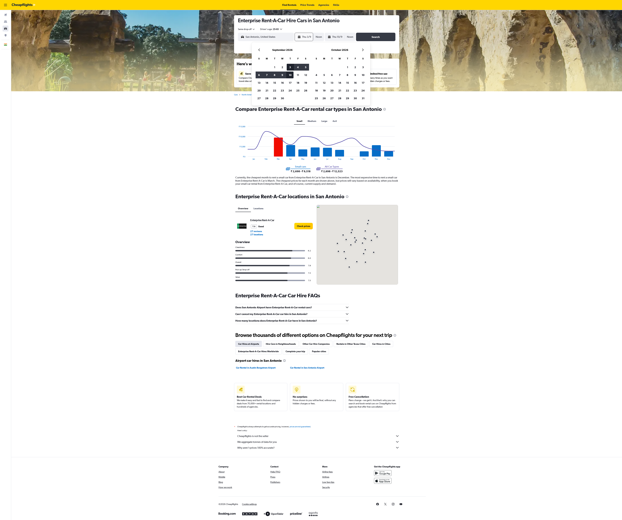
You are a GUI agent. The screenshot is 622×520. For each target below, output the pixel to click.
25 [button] (297, 90)
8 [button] (274, 74)
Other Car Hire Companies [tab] (316, 344)
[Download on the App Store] (383, 481)
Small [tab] (299, 121)
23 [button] (282, 90)
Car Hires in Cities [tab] (381, 344)
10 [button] (290, 74)
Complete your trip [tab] (295, 351)
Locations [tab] (258, 208)
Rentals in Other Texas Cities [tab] (350, 344)
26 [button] (305, 90)
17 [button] (290, 82)
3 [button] (290, 67)
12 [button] (305, 74)
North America (248, 95)
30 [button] (282, 98)
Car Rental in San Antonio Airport (307, 367)
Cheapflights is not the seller (252, 436)
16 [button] (282, 82)
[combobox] (246, 29)
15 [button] (274, 82)
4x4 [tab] (335, 121)
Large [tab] (324, 121)
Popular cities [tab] (319, 351)
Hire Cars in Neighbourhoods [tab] (281, 344)
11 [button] (298, 74)
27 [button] (259, 98)
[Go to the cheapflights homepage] (24, 5)
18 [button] (298, 82)
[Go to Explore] (5, 35)
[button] (5, 5)
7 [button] (267, 74)
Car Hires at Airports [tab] (248, 344)
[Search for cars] (5, 28)
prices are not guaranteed (300, 426)
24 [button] (290, 90)
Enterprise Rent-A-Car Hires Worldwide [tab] (258, 351)
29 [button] (274, 98)
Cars (236, 95)
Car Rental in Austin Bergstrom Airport (256, 367)
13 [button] (259, 82)
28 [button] (266, 98)
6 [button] (259, 74)
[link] (303, 226)
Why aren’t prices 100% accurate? (256, 447)
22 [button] (274, 90)
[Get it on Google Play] (383, 473)
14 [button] (266, 82)
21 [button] (266, 90)
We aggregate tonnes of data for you (257, 441)
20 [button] (259, 90)
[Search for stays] (5, 21)
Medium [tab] (312, 121)
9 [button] (282, 74)
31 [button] (363, 98)
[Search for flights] (5, 15)
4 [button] (298, 67)
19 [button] (305, 82)
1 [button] (274, 67)
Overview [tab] (243, 208)
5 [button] (305, 67)
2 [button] (282, 67)
